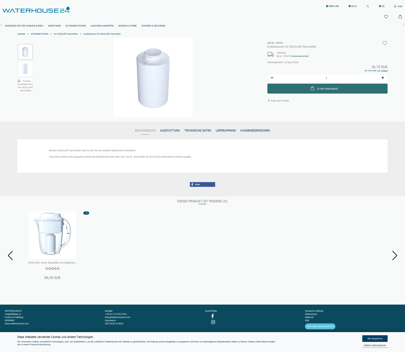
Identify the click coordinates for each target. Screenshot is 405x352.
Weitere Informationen (375, 345)
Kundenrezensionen (255, 130)
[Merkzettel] (386, 16)
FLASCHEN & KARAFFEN (101, 25)
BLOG (354, 6)
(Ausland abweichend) (300, 56)
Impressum (110, 320)
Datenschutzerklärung (40, 344)
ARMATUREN (54, 25)
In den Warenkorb (327, 88)
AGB (307, 320)
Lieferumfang (226, 130)
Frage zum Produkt (280, 100)
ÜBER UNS (333, 6)
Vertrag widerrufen (320, 326)
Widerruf (309, 317)
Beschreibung (145, 130)
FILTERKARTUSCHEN (75, 25)
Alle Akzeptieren (375, 338)
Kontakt (108, 310)
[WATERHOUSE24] (36, 9)
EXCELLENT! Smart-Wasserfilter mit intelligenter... (52, 262)
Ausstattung (170, 130)
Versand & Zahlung (314, 310)
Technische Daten (197, 130)
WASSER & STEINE (127, 25)
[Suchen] (367, 4)
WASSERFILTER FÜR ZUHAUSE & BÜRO (24, 25)
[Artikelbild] (153, 77)
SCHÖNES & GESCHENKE (153, 25)
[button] (272, 77)
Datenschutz (311, 313)
